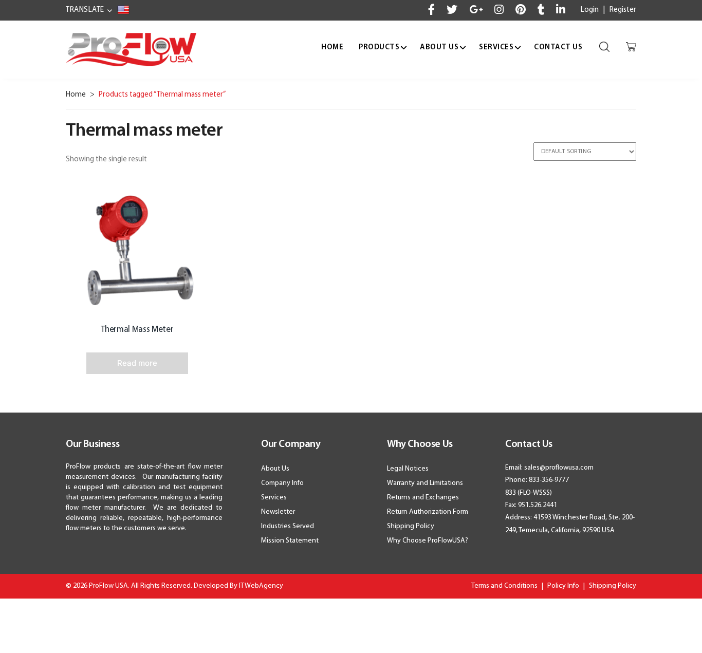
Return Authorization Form (427, 512)
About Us (439, 47)
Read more (137, 363)
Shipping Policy (410, 526)
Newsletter (278, 512)
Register (622, 10)
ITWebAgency (261, 586)
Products (379, 47)
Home (332, 47)
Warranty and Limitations (425, 483)
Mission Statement (290, 541)
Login (590, 10)
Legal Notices (408, 469)
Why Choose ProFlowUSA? (427, 541)
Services (496, 47)
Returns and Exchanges (423, 497)
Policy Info (563, 586)
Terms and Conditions (504, 586)
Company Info (282, 483)
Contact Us (558, 47)
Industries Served (287, 526)
